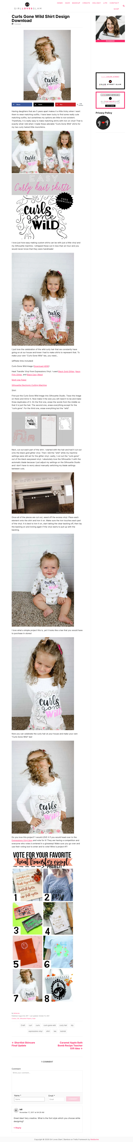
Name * (17, 1095)
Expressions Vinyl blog (22, 840)
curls (38, 1025)
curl (30, 1025)
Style (33, 1018)
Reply (18, 1128)
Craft (23, 1025)
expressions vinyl (35, 1031)
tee (55, 1031)
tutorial (63, 1031)
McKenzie (17, 1013)
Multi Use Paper (19, 380)
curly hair (63, 1025)
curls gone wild (50, 1025)
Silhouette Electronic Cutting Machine (29, 385)
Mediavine (94, 1139)
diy (72, 1025)
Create (14, 1018)
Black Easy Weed (35, 374)
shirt (48, 1031)
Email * (51, 1096)
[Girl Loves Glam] (29, 6)
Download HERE (41, 366)
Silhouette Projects (26, 1018)
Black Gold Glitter (66, 371)
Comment (16, 1069)
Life (18, 1018)
